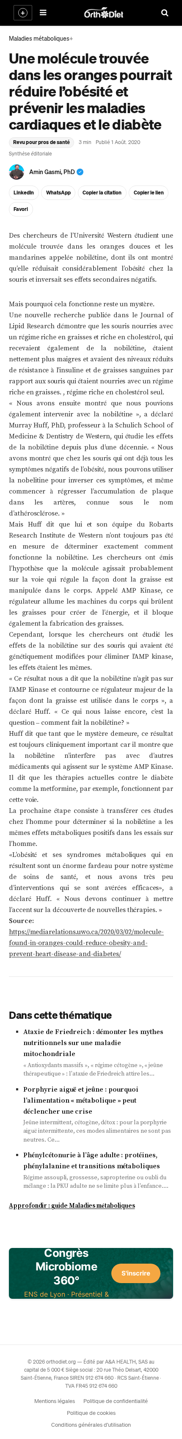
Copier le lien (149, 192)
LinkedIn (24, 192)
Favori (21, 209)
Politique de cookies (91, 1412)
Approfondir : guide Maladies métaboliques (72, 1206)
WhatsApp (58, 192)
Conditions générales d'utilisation (91, 1424)
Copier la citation (102, 192)
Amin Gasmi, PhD (52, 171)
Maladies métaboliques (39, 38)
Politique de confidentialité (115, 1400)
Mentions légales (54, 1400)
